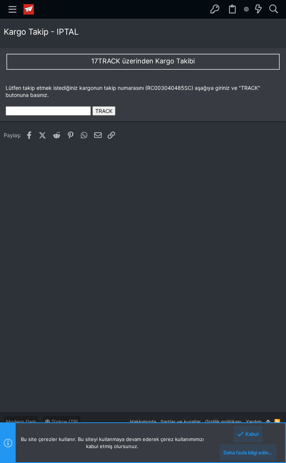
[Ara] (273, 9)
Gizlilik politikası (223, 422)
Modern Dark (21, 422)
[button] (13, 9)
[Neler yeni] (258, 9)
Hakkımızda (143, 422)
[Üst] (268, 421)
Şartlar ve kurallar (181, 422)
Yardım (253, 422)
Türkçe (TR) (64, 422)
